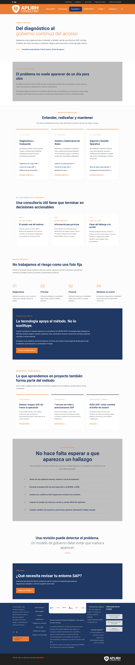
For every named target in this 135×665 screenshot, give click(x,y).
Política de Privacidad (39, 635)
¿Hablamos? (39, 619)
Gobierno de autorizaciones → (65, 163)
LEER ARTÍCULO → (60, 424)
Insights (39, 615)
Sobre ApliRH (39, 611)
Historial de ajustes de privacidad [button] (114, 622)
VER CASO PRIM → (24, 424)
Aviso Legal (39, 627)
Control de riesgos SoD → (63, 167)
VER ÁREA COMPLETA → (26, 175)
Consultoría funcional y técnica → (101, 170)
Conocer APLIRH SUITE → (26, 350)
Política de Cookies (39, 631)
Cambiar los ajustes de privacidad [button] (114, 616)
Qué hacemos (39, 607)
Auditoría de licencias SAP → (28, 170)
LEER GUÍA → (93, 424)
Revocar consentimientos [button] (114, 629)
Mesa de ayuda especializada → (100, 167)
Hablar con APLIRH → (25, 590)
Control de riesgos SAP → (27, 167)
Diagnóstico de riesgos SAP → (29, 163)
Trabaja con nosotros (39, 623)
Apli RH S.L (40, 657)
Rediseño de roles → (61, 170)
